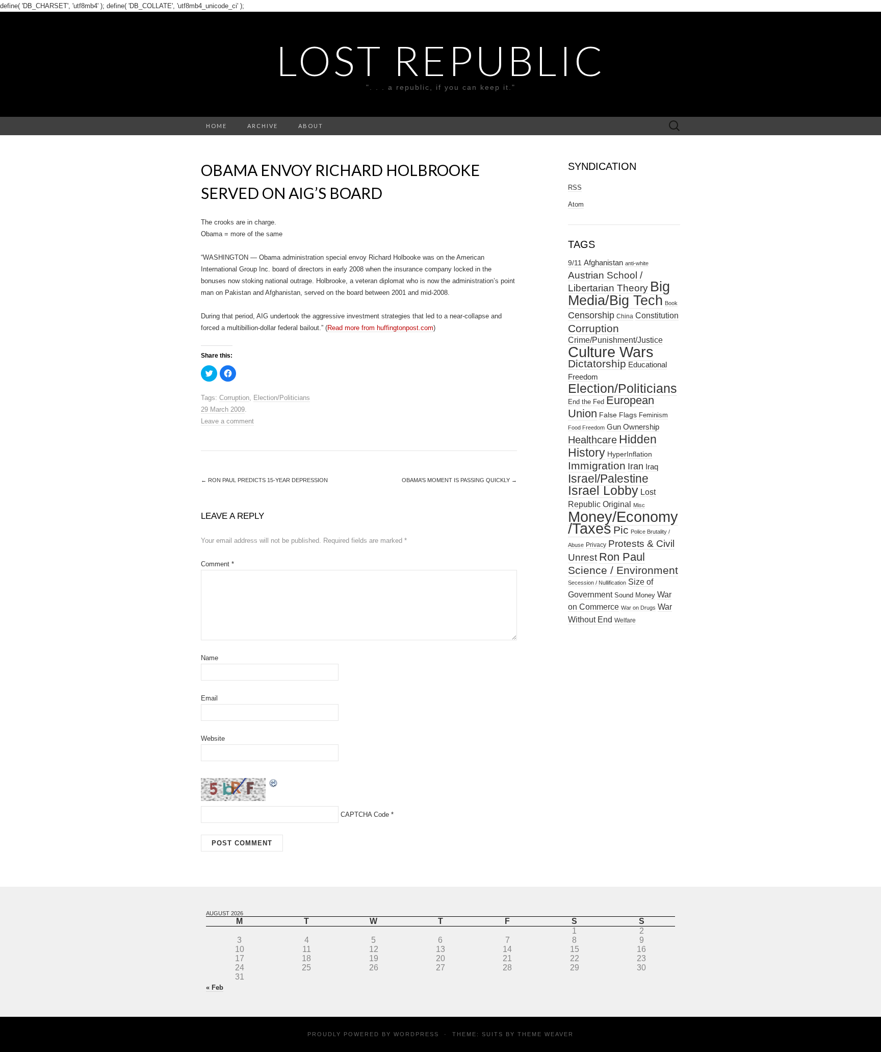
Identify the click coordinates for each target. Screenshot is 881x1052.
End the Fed (586, 402)
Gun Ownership (633, 426)
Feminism (653, 415)
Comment (217, 564)
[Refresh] (273, 782)
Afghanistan (603, 263)
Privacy (596, 544)
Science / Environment (623, 570)
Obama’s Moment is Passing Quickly (459, 480)
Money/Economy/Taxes (623, 523)
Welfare (625, 620)
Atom (576, 204)
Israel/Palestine (608, 478)
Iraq (651, 466)
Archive (262, 125)
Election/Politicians (281, 398)
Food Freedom (586, 427)
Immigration (597, 466)
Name (209, 658)
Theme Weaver (545, 1034)
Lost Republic (440, 60)
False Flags (618, 415)
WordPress (416, 1034)
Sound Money (634, 595)
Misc (639, 505)
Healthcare (592, 439)
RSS (575, 187)
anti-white (637, 263)
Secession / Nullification (597, 583)
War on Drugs (638, 608)
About (310, 125)
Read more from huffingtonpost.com (380, 328)
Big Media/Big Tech (619, 293)
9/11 (575, 263)
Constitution (657, 315)
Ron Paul (622, 556)
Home (216, 125)
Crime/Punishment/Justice (615, 340)
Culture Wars (611, 351)
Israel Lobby (603, 490)
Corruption (234, 398)
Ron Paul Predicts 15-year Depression (264, 480)
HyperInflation (629, 454)
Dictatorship (597, 363)
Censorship (591, 315)
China (624, 316)
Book (671, 303)
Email (209, 698)
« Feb (214, 987)
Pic (621, 530)
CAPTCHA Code (365, 814)
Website (213, 738)
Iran (635, 466)
